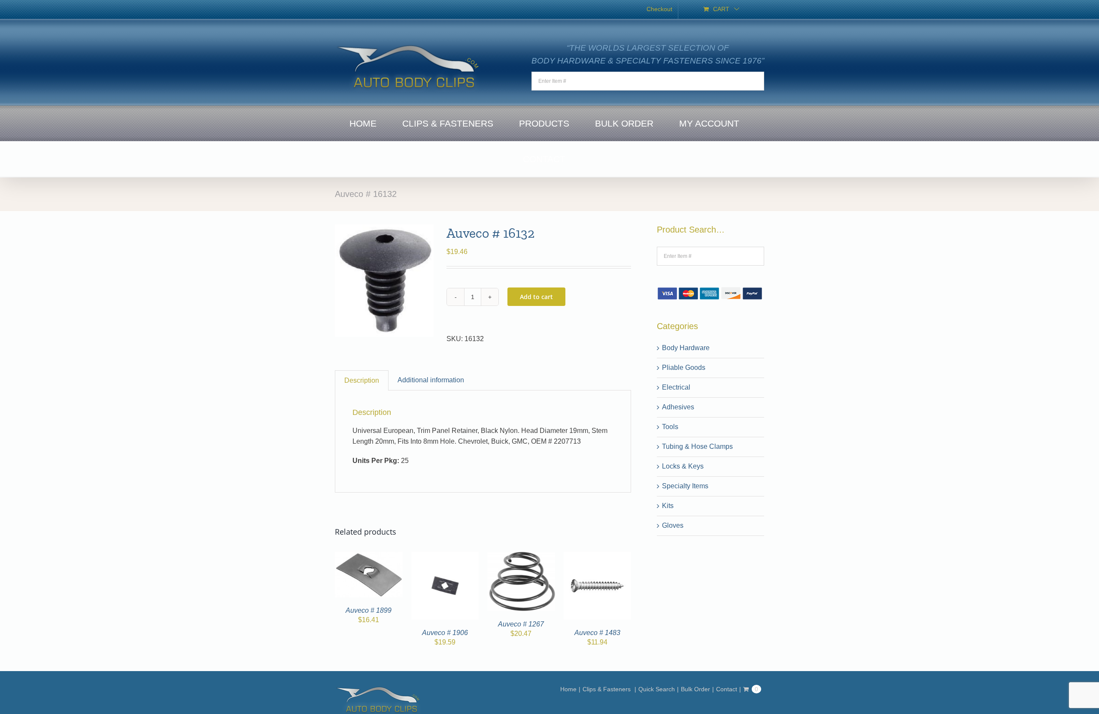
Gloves (672, 525)
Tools (670, 426)
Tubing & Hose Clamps (697, 446)
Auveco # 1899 (369, 610)
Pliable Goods (683, 367)
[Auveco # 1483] (597, 556)
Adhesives (678, 407)
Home (568, 689)
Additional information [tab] (431, 380)
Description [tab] (361, 380)
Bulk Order (695, 689)
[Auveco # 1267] (521, 556)
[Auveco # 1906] (445, 556)
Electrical (676, 387)
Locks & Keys (683, 466)
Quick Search (656, 689)
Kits (668, 505)
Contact (726, 689)
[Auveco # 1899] (369, 556)
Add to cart (536, 297)
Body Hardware (686, 347)
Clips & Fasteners (607, 689)
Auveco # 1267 (521, 624)
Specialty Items (685, 486)
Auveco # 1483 (597, 632)
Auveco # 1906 (445, 632)
